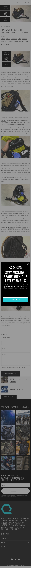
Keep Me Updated (15, 300)
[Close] (28, 264)
